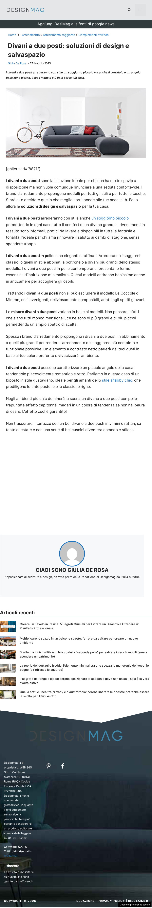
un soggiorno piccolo (110, 218)
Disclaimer (138, 900)
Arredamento (31, 35)
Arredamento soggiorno (59, 35)
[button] (129, 10)
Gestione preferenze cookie (135, 904)
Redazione (85, 900)
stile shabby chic (117, 380)
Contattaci (10, 856)
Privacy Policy (111, 900)
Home (12, 35)
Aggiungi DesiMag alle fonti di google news (76, 24)
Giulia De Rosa (17, 63)
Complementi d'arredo (94, 35)
